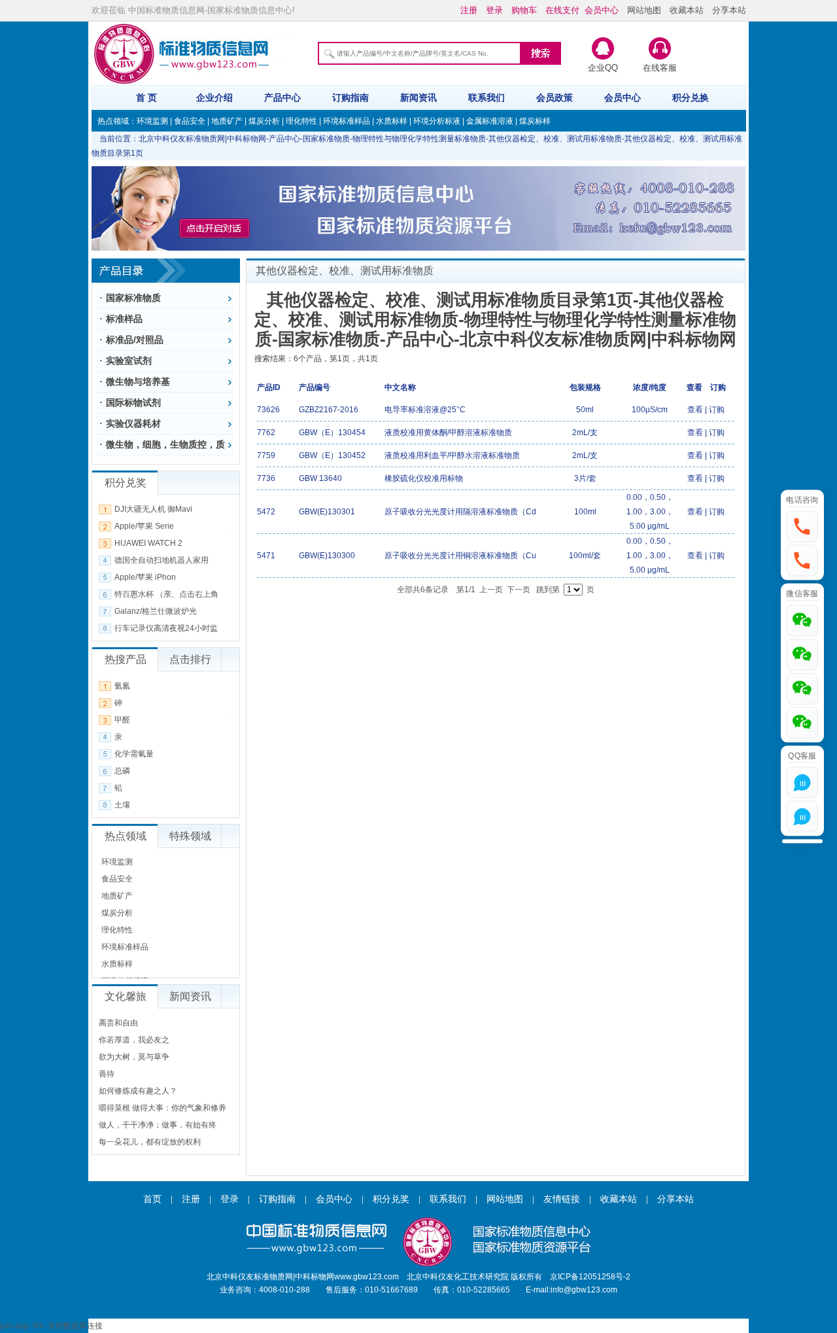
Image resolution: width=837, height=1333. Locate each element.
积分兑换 (690, 97)
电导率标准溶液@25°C (425, 409)
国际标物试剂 (133, 402)
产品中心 (282, 97)
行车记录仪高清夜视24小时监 (166, 628)
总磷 (122, 770)
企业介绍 (214, 97)
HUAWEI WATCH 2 (148, 543)
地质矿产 (227, 121)
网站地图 (644, 10)
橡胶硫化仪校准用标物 (423, 478)
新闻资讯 (418, 97)
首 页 (146, 97)
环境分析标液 (436, 121)
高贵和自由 (118, 1022)
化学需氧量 (134, 753)
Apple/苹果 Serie (144, 526)
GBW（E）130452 (332, 455)
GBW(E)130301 (327, 511)
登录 (229, 1199)
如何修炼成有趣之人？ (138, 1090)
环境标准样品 (346, 121)
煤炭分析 (264, 121)
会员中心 (622, 97)
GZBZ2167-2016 (328, 409)
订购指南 (350, 97)
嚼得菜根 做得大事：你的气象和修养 (162, 1107)
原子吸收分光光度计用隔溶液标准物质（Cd (460, 511)
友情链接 (561, 1199)
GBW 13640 (320, 478)
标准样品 (124, 318)
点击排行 (190, 659)
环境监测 (152, 121)
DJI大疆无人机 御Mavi (153, 509)
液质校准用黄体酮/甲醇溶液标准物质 (448, 432)
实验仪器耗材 (133, 423)
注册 (191, 1199)
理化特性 (301, 121)
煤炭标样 (535, 121)
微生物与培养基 (138, 381)
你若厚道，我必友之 (134, 1039)
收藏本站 (687, 10)
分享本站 (729, 10)
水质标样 (391, 121)
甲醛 (122, 719)
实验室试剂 (129, 360)
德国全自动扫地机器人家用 (161, 560)
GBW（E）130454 (332, 432)
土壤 (122, 804)
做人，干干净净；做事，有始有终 (157, 1124)
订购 (717, 409)
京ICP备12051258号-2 (590, 1276)
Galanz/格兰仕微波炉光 (155, 611)
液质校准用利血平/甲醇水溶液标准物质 (452, 455)
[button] (802, 526)
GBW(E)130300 (327, 555)
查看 (695, 409)
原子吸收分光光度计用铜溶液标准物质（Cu (460, 555)
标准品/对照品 (134, 339)
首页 (152, 1199)
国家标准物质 (133, 298)
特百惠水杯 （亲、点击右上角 (166, 594)
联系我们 (486, 97)
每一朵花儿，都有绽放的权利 (150, 1141)
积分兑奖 (391, 1199)
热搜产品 (125, 659)
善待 (106, 1073)
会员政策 (554, 97)
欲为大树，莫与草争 (134, 1056)
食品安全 (189, 121)
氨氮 (122, 685)
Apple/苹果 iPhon (145, 577)
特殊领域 (190, 836)
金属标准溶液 (489, 121)
